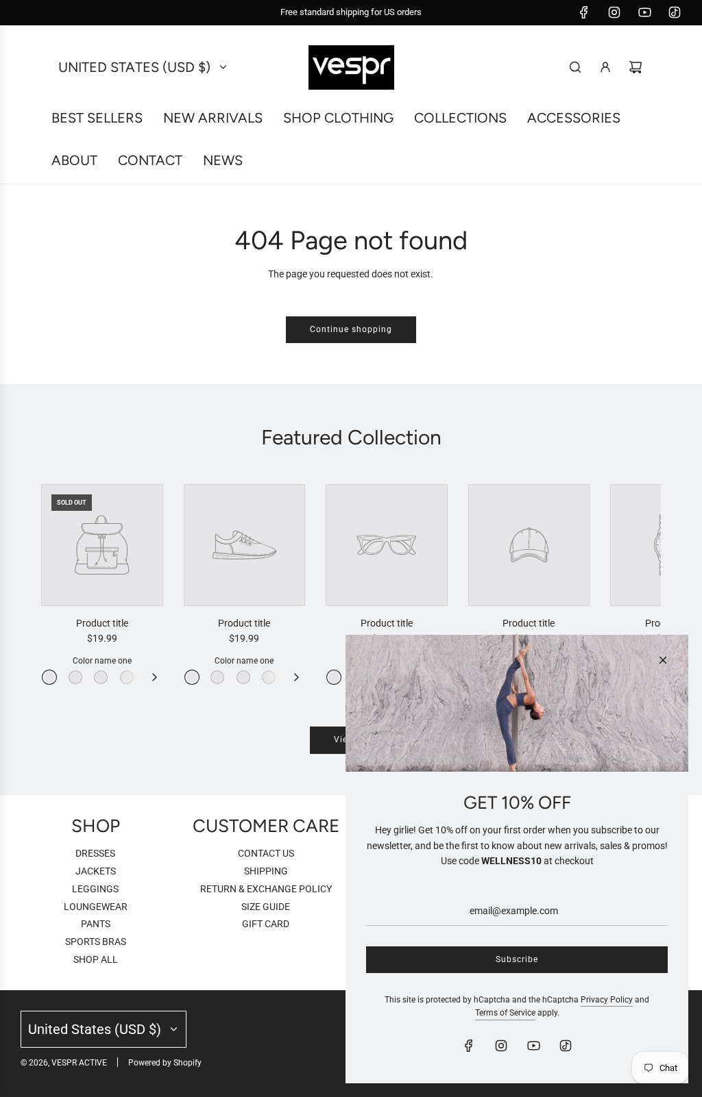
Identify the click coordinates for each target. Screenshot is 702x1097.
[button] (66, 585)
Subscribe (517, 959)
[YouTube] (644, 12)
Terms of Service (505, 1013)
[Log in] (605, 67)
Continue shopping (351, 329)
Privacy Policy (607, 1000)
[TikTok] (674, 12)
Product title (102, 623)
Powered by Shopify (165, 1063)
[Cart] (635, 67)
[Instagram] (614, 12)
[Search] (575, 67)
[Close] (663, 660)
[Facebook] (584, 12)
